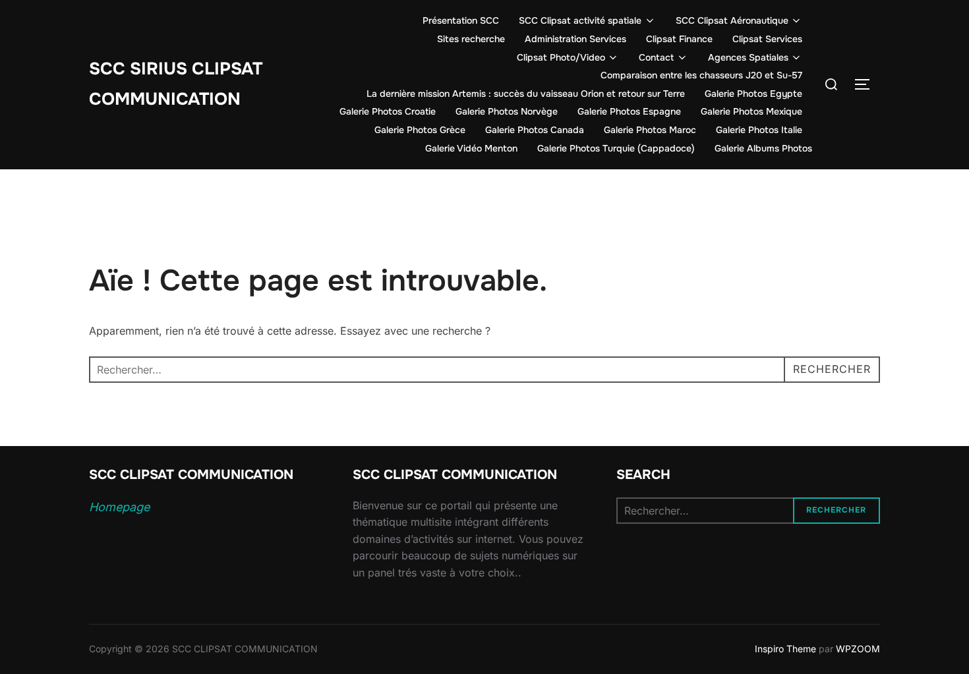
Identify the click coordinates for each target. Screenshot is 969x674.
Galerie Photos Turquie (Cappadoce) (616, 148)
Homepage (119, 507)
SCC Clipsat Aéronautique (732, 20)
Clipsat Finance (679, 39)
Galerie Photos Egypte (753, 93)
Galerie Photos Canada (534, 130)
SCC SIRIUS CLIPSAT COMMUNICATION (175, 84)
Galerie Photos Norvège (506, 111)
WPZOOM (858, 648)
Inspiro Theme (785, 648)
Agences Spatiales (748, 57)
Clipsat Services (767, 39)
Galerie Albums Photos (763, 148)
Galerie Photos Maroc (650, 130)
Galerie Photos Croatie (387, 111)
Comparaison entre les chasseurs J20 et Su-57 (701, 75)
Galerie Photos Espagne (629, 111)
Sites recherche (471, 39)
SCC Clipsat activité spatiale (580, 20)
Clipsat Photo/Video (561, 57)
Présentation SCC (461, 20)
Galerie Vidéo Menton (471, 148)
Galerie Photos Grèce (419, 130)
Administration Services (575, 39)
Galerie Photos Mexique (751, 111)
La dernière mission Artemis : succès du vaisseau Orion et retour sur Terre (526, 93)
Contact (656, 57)
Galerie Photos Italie (759, 130)
